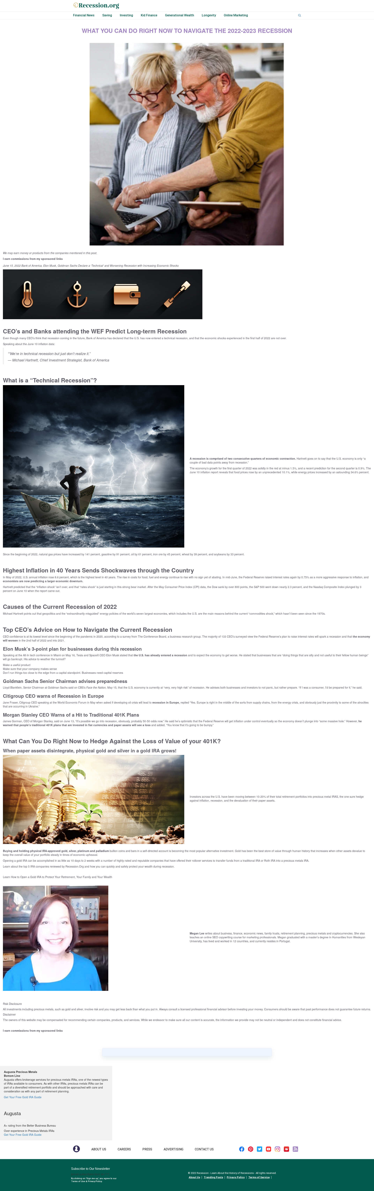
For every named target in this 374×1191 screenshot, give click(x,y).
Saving (107, 15)
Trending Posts (213, 1177)
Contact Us (204, 1149)
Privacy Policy (236, 1177)
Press (147, 1149)
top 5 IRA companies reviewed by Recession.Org (53, 866)
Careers (124, 1149)
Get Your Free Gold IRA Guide (22, 1097)
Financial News (83, 15)
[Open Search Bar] (299, 15)
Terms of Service (259, 1177)
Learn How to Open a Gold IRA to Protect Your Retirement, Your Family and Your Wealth (57, 877)
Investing (126, 15)
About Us (98, 1149)
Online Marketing (236, 15)
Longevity (209, 15)
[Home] (76, 1149)
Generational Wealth (179, 15)
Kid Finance (149, 15)
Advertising (173, 1149)
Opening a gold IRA (15, 860)
